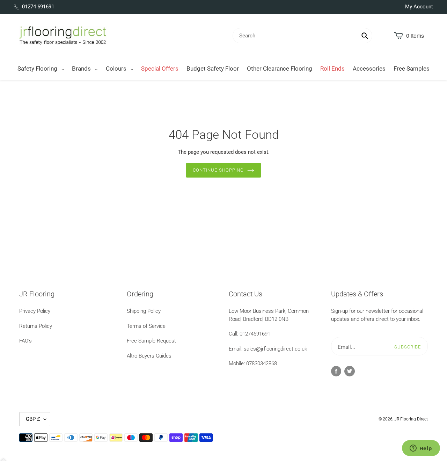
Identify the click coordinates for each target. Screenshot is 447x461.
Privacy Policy (34, 311)
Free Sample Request (151, 341)
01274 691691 (38, 6)
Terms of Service (146, 326)
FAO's (25, 341)
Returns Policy (35, 326)
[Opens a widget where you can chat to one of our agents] (421, 449)
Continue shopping (218, 170)
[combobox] (302, 35)
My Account (419, 6)
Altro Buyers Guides (149, 356)
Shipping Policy (144, 311)
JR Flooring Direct (411, 419)
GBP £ (33, 419)
